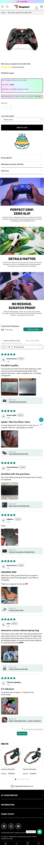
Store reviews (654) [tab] (32, 340)
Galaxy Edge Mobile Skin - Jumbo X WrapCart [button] (25, 721)
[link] (38, 843)
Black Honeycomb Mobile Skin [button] (19, 506)
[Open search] (3, 347)
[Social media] (41, 424)
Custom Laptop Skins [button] (16, 610)
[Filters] (9, 347)
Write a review (33, 329)
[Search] (7, 6)
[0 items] (41, 6)
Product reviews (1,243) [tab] (12, 340)
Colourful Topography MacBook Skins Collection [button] (21, 552)
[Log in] (36, 7)
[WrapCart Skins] (22, 6)
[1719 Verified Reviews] (22, 150)
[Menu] (2, 6)
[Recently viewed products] (41, 420)
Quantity (4, 103)
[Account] (16, 843)
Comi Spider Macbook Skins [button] (18, 454)
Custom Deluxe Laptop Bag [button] (18, 669)
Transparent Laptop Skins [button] (17, 402)
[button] (41, 429)
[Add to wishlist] (17, 749)
